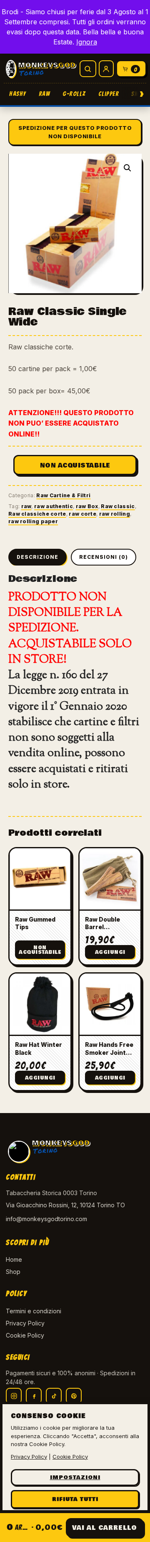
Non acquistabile (75, 465)
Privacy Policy (25, 1323)
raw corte (82, 514)
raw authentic (53, 506)
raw (26, 506)
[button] (127, 168)
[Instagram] (14, 1396)
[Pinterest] (74, 1396)
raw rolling (114, 514)
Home (14, 1259)
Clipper (108, 93)
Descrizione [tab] (37, 557)
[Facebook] (34, 1396)
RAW (44, 93)
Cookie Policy (25, 1335)
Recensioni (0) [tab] (103, 557)
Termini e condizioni (33, 1311)
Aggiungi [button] (110, 952)
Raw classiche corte (37, 514)
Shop (13, 1271)
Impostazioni (75, 1477)
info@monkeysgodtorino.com (46, 1218)
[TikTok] (54, 1396)
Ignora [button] (86, 42)
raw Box (87, 506)
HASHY (17, 93)
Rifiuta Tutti (75, 1499)
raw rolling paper (33, 521)
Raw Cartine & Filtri (63, 495)
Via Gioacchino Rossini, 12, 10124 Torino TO (65, 1205)
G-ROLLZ (74, 93)
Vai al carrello (104, 1527)
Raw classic (118, 506)
